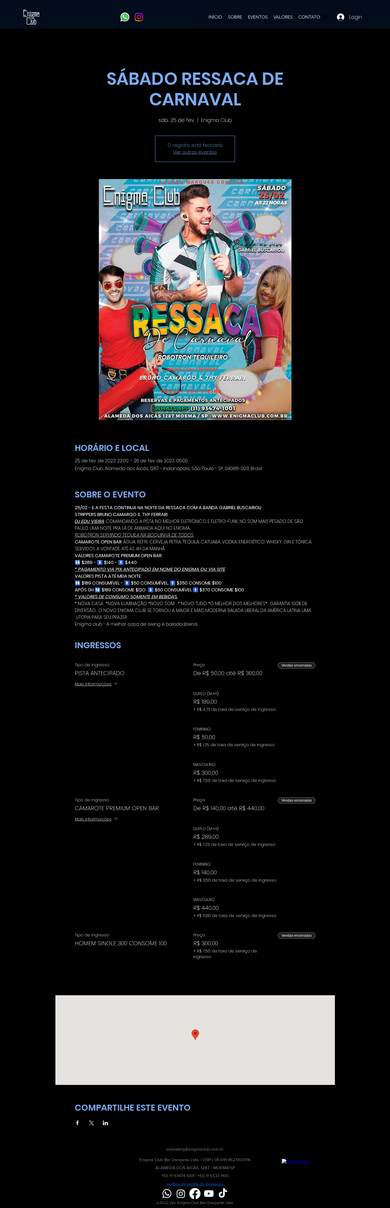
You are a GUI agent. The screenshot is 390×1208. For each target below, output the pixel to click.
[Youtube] (208, 1193)
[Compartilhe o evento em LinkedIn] (105, 1123)
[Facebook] (194, 1193)
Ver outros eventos (195, 152)
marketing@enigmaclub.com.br (195, 1149)
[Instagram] (138, 17)
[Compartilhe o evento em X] (91, 1123)
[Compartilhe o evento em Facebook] (77, 1123)
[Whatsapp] (124, 17)
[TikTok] (222, 1193)
